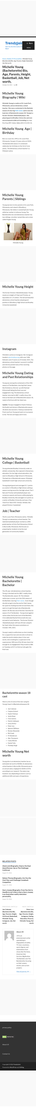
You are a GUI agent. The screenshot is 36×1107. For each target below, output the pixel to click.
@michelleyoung (14, 357)
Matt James (19, 110)
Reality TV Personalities (14, 59)
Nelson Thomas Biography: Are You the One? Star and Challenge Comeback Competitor (16, 880)
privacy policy (6, 1027)
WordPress (13, 1067)
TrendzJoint (15, 43)
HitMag (21, 1067)
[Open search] (29, 43)
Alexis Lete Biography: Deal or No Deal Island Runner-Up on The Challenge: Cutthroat (16, 868)
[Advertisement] (18, 19)
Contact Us (6, 1054)
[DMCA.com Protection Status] (8, 1037)
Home (4, 59)
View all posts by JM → (23, 971)
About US (5, 1044)
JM (16, 85)
